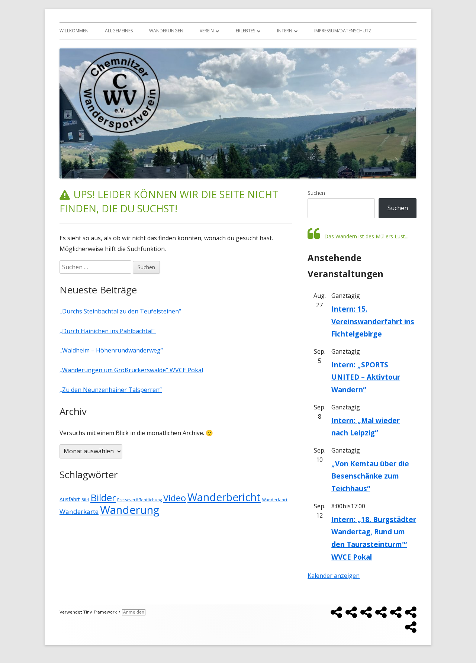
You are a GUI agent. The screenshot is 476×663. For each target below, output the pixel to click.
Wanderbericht (224, 497)
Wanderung (130, 509)
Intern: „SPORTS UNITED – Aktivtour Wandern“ (365, 377)
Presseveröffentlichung (139, 499)
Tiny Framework (100, 612)
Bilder (103, 497)
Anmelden (133, 612)
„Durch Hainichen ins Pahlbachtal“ (108, 331)
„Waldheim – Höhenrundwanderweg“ (111, 350)
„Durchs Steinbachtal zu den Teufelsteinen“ (120, 311)
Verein (207, 31)
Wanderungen (166, 31)
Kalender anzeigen (334, 576)
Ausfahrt (70, 499)
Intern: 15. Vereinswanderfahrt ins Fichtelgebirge (372, 321)
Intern (284, 31)
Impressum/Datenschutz (343, 31)
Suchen (316, 192)
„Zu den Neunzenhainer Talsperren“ (111, 390)
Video (174, 498)
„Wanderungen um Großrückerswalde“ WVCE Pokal (131, 370)
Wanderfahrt (274, 499)
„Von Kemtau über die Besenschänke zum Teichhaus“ (370, 476)
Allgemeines (119, 31)
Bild (85, 499)
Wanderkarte (79, 511)
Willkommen (74, 31)
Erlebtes (245, 31)
